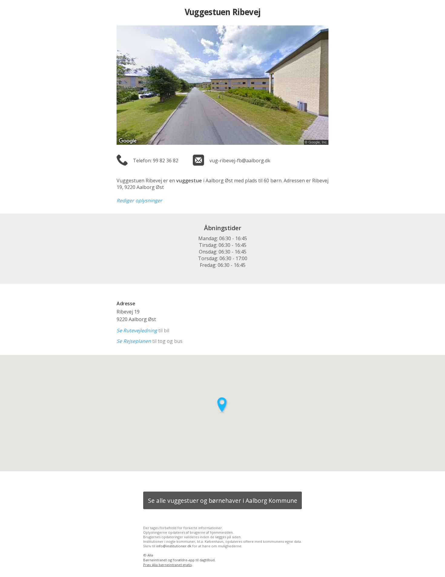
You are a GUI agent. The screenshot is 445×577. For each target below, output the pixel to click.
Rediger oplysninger (139, 200)
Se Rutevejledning (137, 330)
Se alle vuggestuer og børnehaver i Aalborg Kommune (222, 500)
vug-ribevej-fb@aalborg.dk (239, 160)
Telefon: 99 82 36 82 (155, 160)
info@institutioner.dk (173, 546)
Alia (150, 555)
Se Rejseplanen (134, 341)
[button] (222, 405)
